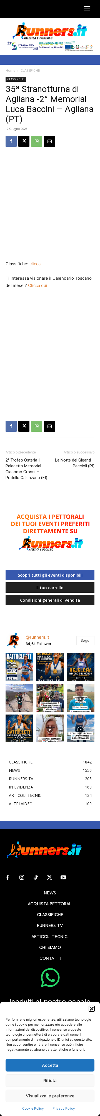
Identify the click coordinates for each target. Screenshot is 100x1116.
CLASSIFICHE (30, 70)
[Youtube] (63, 877)
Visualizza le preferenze (50, 1095)
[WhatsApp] (36, 141)
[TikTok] (35, 877)
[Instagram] (21, 877)
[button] (91, 1008)
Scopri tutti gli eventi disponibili (50, 575)
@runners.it (37, 637)
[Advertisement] (50, 204)
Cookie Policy (33, 1108)
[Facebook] (11, 141)
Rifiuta (50, 1080)
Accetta (50, 1065)
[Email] (49, 141)
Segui (85, 640)
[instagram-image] (19, 667)
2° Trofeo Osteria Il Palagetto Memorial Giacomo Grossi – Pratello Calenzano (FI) (26, 469)
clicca (35, 263)
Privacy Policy (63, 1108)
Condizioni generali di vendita (50, 600)
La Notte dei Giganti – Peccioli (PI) (74, 463)
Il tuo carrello (50, 587)
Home (10, 70)
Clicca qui (37, 285)
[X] (23, 141)
